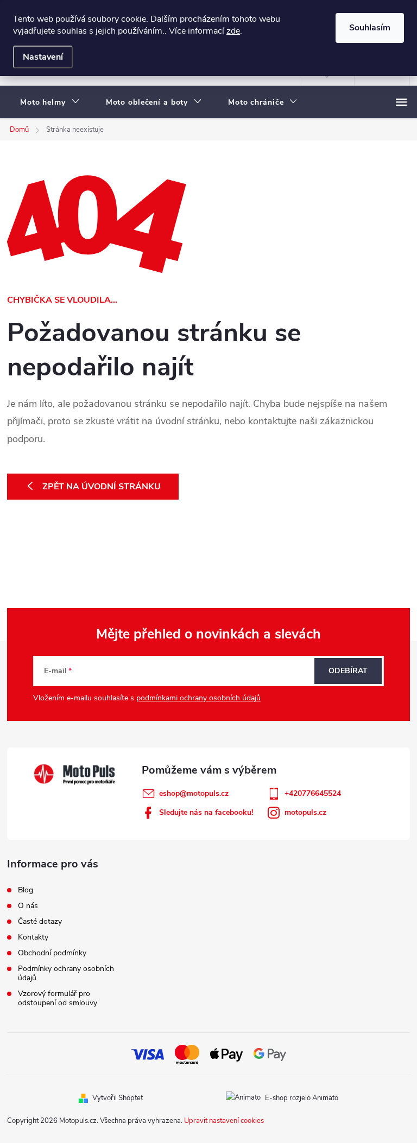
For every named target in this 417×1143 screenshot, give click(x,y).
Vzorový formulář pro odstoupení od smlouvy (57, 998)
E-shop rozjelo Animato (301, 1098)
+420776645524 (313, 793)
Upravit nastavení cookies (224, 1121)
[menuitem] (50, 102)
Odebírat (348, 671)
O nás (28, 906)
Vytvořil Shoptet (117, 1098)
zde (233, 31)
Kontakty (33, 937)
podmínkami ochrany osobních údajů (198, 698)
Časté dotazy (40, 921)
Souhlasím (369, 28)
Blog (25, 890)
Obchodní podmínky (52, 953)
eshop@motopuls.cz (194, 793)
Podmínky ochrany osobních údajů (66, 973)
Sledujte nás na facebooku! (206, 812)
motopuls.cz (305, 812)
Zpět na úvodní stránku (101, 487)
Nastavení (43, 57)
